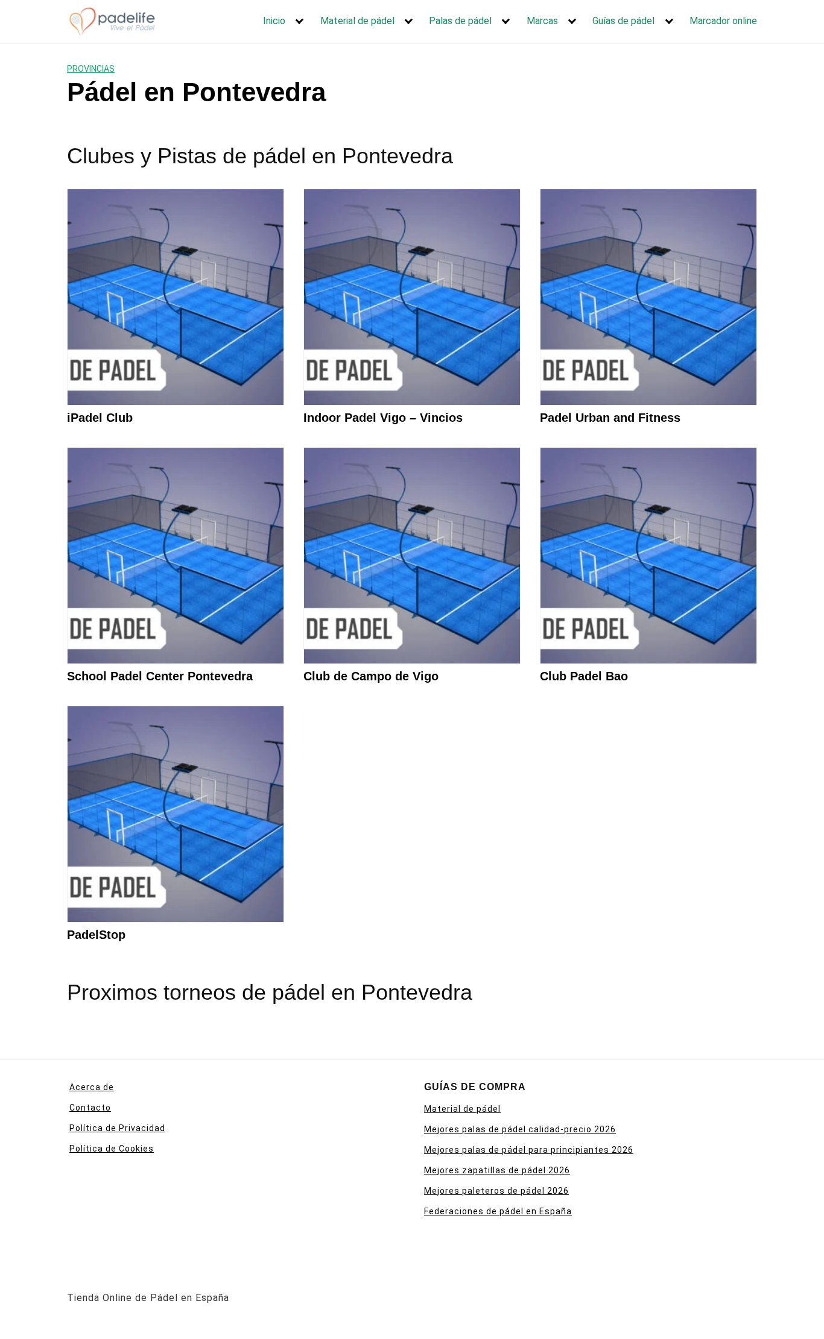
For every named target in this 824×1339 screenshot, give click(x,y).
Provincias (91, 69)
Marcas (542, 21)
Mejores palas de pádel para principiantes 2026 (528, 1150)
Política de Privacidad (117, 1128)
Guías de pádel (623, 21)
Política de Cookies (111, 1148)
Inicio (274, 21)
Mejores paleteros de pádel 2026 (496, 1191)
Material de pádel (357, 21)
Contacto (90, 1107)
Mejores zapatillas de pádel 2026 (497, 1170)
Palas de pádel (460, 21)
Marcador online (723, 21)
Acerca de (91, 1087)
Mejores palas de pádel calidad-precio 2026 (520, 1129)
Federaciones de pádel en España (498, 1211)
